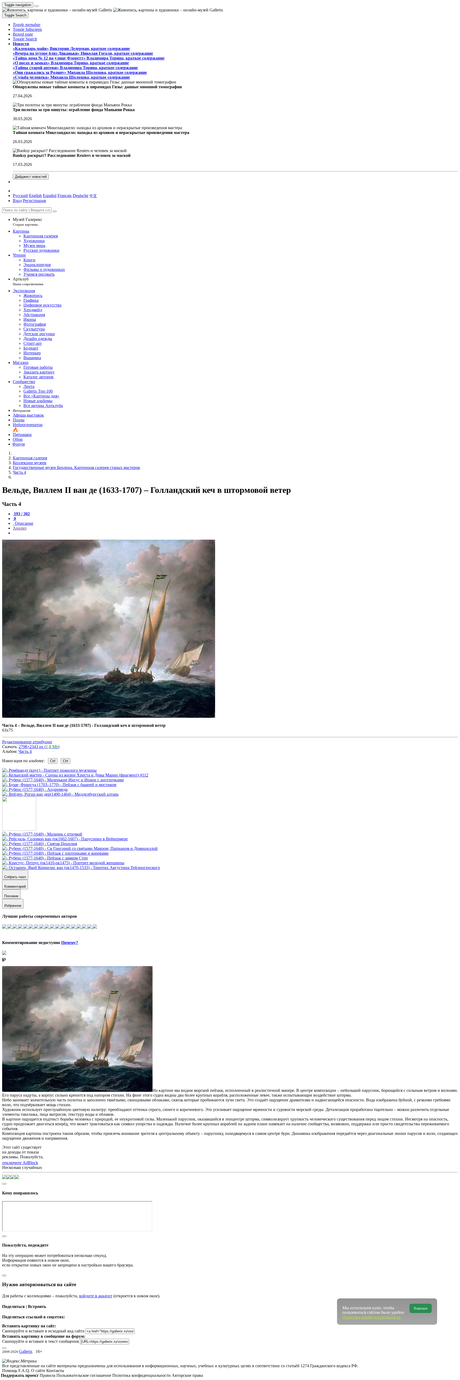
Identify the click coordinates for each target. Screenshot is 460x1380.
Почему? (69, 942)
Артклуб (28, 281)
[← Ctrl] (60, 794)
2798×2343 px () (39, 746)
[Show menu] (36, 6)
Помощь (10, 1370)
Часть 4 (25, 751)
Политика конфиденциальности (142, 1375)
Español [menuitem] (49, 195)
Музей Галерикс (27, 221)
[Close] (54, 211)
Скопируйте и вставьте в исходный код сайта (43, 1331)
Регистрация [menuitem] (34, 200)
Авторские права (187, 1375)
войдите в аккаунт (95, 1296)
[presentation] (235, 533)
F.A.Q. (24, 1370)
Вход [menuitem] (17, 200)
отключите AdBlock (20, 1162)
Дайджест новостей (31, 177)
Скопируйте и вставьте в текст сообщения (40, 1341)
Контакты (55, 1370)
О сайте (38, 1370)
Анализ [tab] (19, 528)
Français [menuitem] (65, 195)
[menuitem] (93, 195)
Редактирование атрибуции (27, 742)
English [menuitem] (35, 195)
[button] (26, 24)
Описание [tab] (23, 523)
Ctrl (52, 761)
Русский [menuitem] (20, 195)
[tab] (21, 513)
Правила (48, 1375)
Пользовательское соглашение (84, 1375)
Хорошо (421, 1308)
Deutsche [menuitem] (80, 195)
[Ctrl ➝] (42, 834)
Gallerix (25, 1351)
